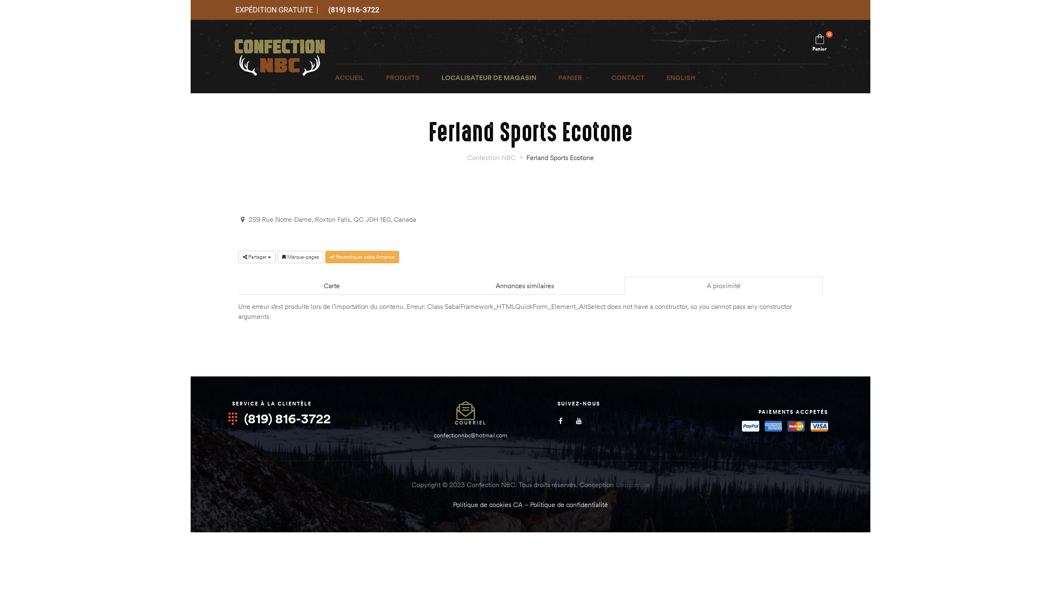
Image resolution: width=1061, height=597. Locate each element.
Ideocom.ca (632, 485)
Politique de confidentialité (569, 504)
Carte (332, 286)
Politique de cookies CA (488, 504)
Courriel (471, 423)
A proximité (724, 286)
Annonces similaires (525, 286)
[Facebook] (560, 421)
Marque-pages (302, 257)
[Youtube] (579, 421)
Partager (257, 257)
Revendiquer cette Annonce (365, 257)
